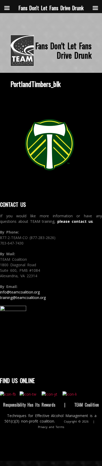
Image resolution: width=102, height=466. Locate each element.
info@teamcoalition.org (20, 292)
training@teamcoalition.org (23, 297)
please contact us (75, 221)
